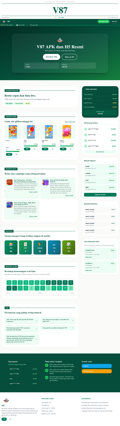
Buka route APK (70, 122)
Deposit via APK (100, 195)
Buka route (89, 257)
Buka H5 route (100, 152)
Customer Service (88, 371)
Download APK (103, 21)
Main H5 (114, 21)
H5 (16, 154)
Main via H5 (69, 57)
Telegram (85, 366)
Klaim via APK (33, 192)
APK (9, 154)
